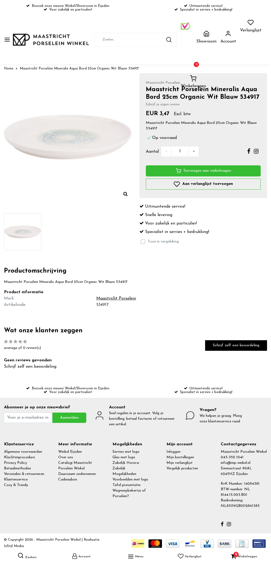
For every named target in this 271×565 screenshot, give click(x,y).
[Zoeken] (169, 39)
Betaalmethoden (17, 468)
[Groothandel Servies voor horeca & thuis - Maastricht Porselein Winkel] (51, 39)
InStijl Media (14, 546)
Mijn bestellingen (180, 457)
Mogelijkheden (124, 474)
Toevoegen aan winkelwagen (207, 171)
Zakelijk (118, 468)
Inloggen (173, 452)
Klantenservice (16, 480)
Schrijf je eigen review (163, 104)
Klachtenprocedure (19, 457)
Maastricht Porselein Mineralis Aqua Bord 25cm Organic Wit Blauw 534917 (79, 68)
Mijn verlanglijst (179, 463)
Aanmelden (69, 418)
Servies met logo (125, 452)
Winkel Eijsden (70, 452)
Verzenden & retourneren (24, 474)
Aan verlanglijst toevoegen (207, 184)
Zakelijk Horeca (125, 463)
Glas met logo (123, 457)
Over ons (65, 457)
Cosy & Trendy (16, 485)
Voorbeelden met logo (130, 480)
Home (8, 68)
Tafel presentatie (126, 485)
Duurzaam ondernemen (77, 474)
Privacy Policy (15, 463)
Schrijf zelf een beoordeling (236, 345)
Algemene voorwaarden (23, 452)
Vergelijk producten (182, 468)
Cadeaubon (67, 480)
